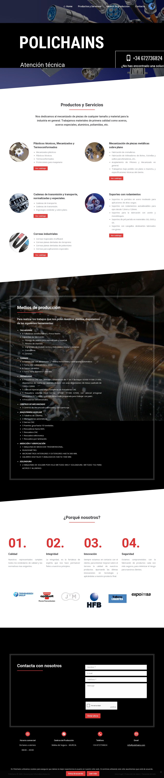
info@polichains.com (136, 745)
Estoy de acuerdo (75, 774)
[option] (23, 594)
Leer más (93, 774)
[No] (161, 772)
